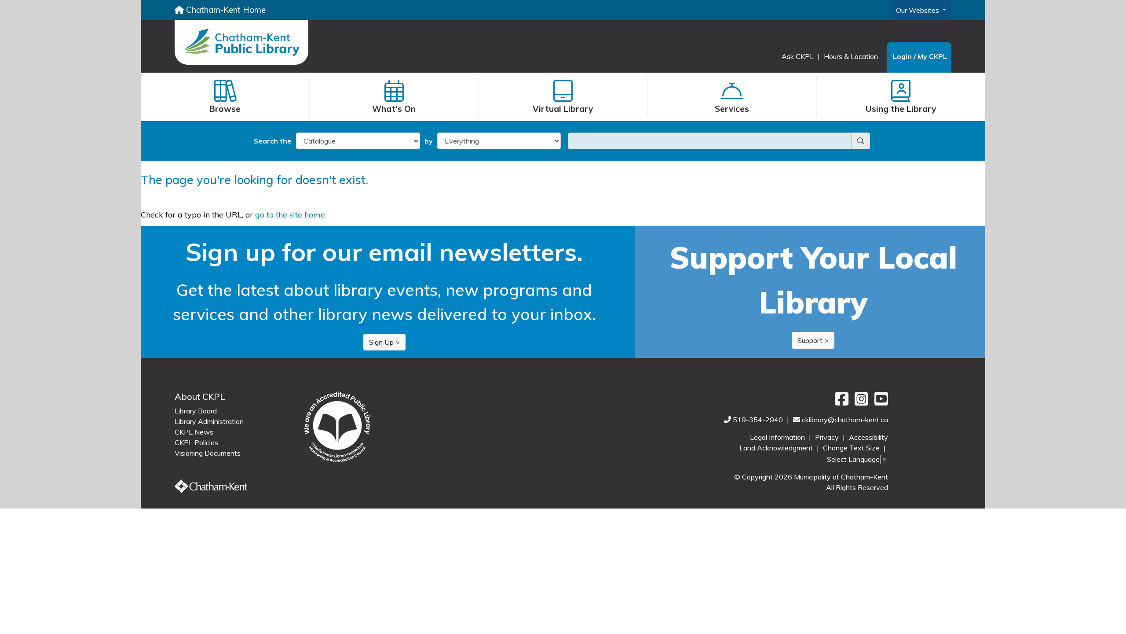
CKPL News (194, 432)
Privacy (828, 437)
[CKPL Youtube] (879, 402)
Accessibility (868, 437)
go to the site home (290, 215)
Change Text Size (852, 447)
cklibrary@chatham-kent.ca (845, 419)
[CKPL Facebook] (840, 402)
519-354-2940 (759, 419)
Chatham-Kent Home (225, 9)
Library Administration (209, 421)
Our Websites (918, 10)
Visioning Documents (208, 453)
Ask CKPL (798, 56)
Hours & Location (851, 56)
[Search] (861, 141)
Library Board (196, 410)
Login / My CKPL (920, 56)
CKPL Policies (196, 442)
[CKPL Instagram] (860, 402)
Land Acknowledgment (777, 447)
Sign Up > (384, 342)
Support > (813, 340)
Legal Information (778, 437)
